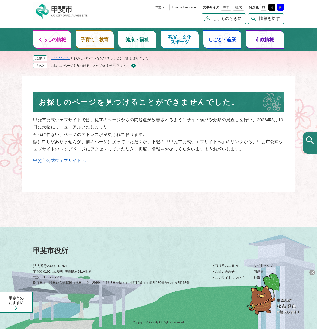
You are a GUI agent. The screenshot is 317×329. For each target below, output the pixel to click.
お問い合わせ (225, 271)
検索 (310, 148)
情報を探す (269, 18)
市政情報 (265, 39)
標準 (226, 7)
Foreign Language (184, 7)
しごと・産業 (222, 39)
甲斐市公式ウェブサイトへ (59, 160)
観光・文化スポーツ (179, 39)
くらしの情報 (52, 39)
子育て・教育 (95, 39)
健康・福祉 (137, 39)
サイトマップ (263, 265)
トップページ (60, 58)
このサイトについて (229, 277)
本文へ (160, 7)
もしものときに (227, 18)
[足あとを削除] (133, 66)
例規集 (258, 271)
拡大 (238, 7)
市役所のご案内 (226, 265)
